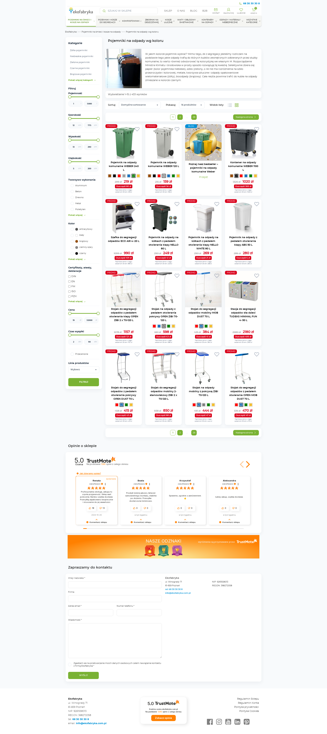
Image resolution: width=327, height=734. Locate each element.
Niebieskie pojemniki (81, 56)
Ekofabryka (71, 32)
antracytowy (85, 229)
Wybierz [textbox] (75, 370)
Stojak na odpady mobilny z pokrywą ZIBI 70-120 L (203, 391)
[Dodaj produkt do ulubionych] (137, 129)
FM (73, 286)
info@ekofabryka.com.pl (178, 593)
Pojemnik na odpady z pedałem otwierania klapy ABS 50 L (243, 241)
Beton (78, 191)
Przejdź (203, 177)
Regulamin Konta (248, 703)
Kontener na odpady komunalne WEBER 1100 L (243, 166)
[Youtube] (228, 721)
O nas (181, 11)
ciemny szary (86, 247)
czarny (82, 253)
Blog (193, 11)
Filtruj (83, 382)
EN (73, 281)
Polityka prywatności (246, 707)
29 (194, 117)
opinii (114, 464)
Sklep (168, 11)
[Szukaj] (104, 11)
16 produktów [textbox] (188, 105)
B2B (204, 11)
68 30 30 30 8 (251, 3)
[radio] (109, 176)
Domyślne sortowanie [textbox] (133, 105)
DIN (73, 276)
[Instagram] (219, 721)
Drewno (79, 197)
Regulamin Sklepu (248, 699)
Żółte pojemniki (78, 50)
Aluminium (81, 186)
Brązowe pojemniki (80, 74)
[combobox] (83, 369)
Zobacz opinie (163, 718)
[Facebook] (210, 721)
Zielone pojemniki (80, 62)
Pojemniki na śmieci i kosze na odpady (101, 32)
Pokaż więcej (75, 215)
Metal (78, 203)
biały (81, 235)
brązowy (83, 241)
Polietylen (80, 209)
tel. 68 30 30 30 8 (174, 589)
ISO (73, 291)
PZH (73, 296)
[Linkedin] (237, 721)
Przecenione (81, 354)
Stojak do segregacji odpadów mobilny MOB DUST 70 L (203, 313)
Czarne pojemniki (80, 68)
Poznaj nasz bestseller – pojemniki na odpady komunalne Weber (203, 168)
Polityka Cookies (249, 711)
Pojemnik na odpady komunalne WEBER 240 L (124, 166)
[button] (242, 464)
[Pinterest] (247, 721)
